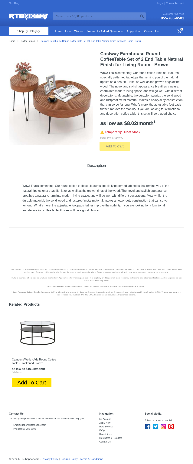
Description (96, 165)
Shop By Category (28, 31)
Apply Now (104, 423)
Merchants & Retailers (110, 438)
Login (160, 3)
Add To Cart (115, 146)
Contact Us (105, 441)
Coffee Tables (28, 41)
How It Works (106, 426)
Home (12, 41)
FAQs (102, 430)
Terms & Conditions (91, 458)
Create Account (174, 3)
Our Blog (14, 3)
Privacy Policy (50, 458)
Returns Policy (69, 458)
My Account (105, 419)
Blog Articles (105, 434)
